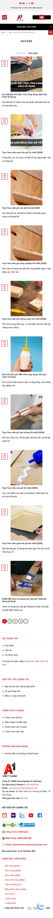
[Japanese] (26, 3)
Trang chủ (20, 53)
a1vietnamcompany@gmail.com (23, 788)
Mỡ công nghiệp (12, 866)
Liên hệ (8, 650)
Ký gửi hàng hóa (12, 691)
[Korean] (29, 3)
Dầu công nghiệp (12, 870)
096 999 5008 (32, 785)
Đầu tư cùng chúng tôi (15, 696)
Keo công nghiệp (12, 875)
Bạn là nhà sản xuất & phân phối (20, 686)
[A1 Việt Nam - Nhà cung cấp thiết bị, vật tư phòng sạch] (19, 17)
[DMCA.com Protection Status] (10, 825)
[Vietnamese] (32, 3)
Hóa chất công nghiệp (15, 880)
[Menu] (4, 17)
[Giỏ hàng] (42, 17)
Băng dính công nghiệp (15, 889)
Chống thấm (10, 903)
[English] (23, 3)
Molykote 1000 (32, 661)
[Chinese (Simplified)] (20, 3)
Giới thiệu (9, 645)
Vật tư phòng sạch (13, 884)
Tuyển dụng (10, 898)
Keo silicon (10, 894)
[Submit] (50, 32)
